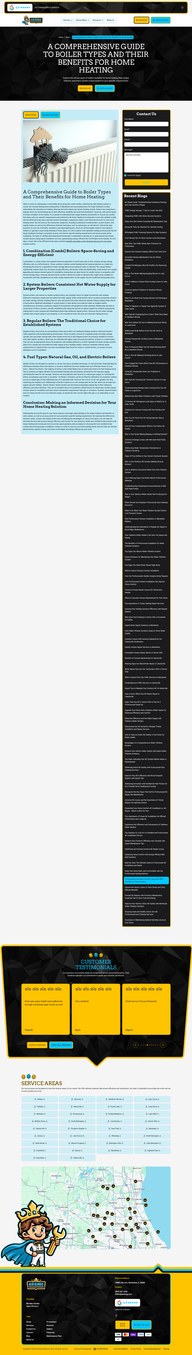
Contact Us (31, 1329)
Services (30, 1325)
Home (61, 37)
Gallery (49, 1329)
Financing (51, 1332)
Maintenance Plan (54, 1336)
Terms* (138, 175)
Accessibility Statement (152, 1349)
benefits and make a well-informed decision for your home (89, 241)
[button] (68, 20)
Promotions (52, 1322)
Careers (29, 1332)
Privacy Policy (136, 1349)
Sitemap (166, 1349)
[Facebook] (182, 7)
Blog (67, 37)
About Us (110, 20)
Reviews (50, 1325)
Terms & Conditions (121, 1349)
